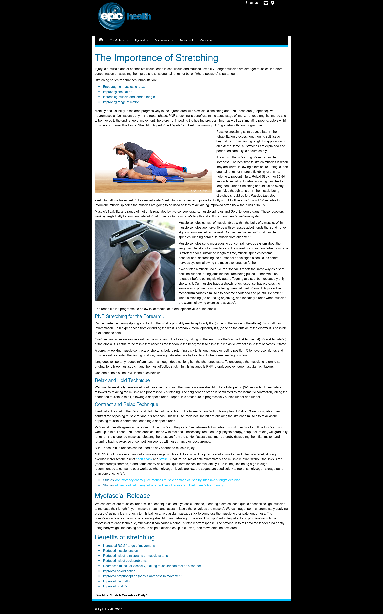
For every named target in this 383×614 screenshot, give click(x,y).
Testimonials (187, 40)
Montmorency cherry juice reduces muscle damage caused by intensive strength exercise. (178, 480)
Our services (162, 40)
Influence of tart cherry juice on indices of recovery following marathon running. (170, 485)
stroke (163, 459)
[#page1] (266, 4)
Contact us (206, 40)
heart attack (144, 459)
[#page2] (273, 4)
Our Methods (117, 40)
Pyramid (140, 40)
